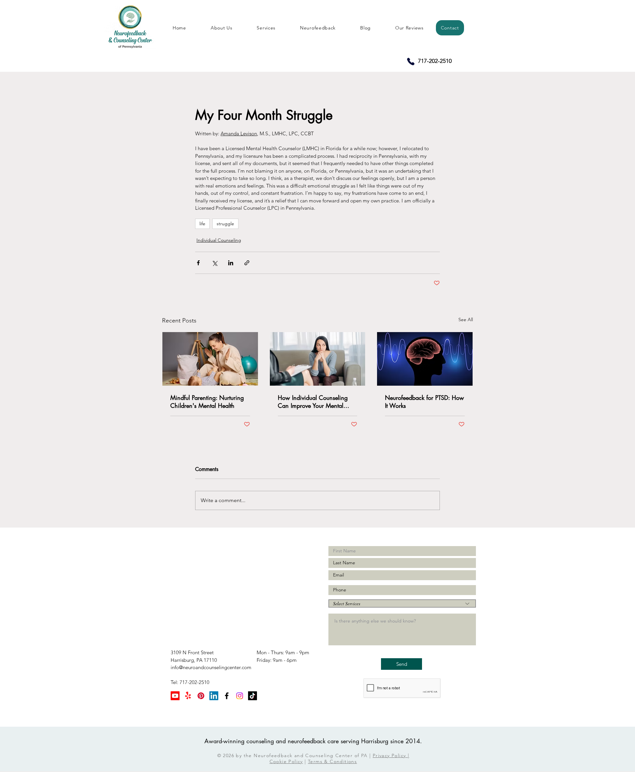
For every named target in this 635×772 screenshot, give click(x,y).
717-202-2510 (434, 61)
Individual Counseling (218, 240)
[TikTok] (252, 695)
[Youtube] (175, 695)
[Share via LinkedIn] (231, 263)
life (202, 224)
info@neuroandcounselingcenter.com (211, 667)
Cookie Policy (286, 761)
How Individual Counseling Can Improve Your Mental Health (313, 401)
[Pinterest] (200, 695)
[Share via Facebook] (198, 263)
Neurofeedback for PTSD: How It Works (424, 401)
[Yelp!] (188, 695)
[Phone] (410, 61)
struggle (225, 224)
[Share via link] (247, 263)
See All (465, 319)
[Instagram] (239, 695)
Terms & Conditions (332, 761)
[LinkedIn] (213, 695)
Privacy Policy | (391, 755)
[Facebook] (226, 695)
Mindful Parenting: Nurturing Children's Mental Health (207, 401)
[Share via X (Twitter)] (214, 263)
